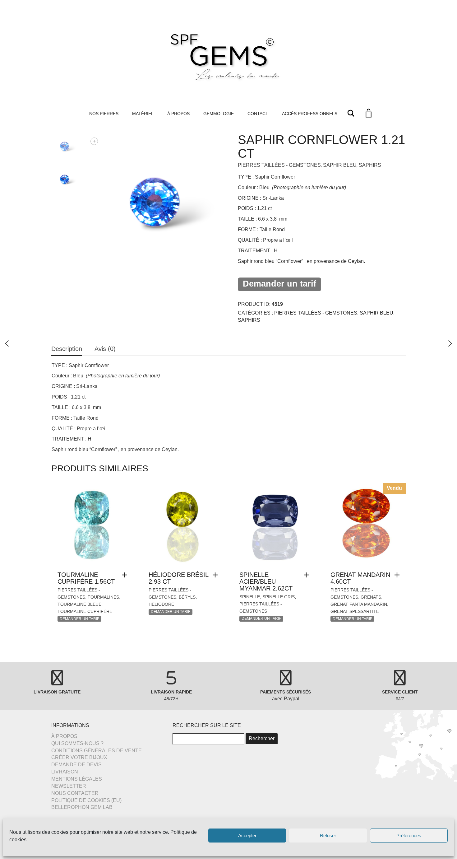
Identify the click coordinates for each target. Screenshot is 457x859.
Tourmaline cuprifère (85, 611)
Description (66, 348)
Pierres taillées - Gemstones (279, 165)
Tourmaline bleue (79, 604)
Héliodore (161, 604)
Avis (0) (105, 348)
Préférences (408, 835)
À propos (178, 113)
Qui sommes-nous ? (77, 743)
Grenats (371, 597)
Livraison (64, 771)
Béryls (187, 597)
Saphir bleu (340, 165)
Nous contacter (75, 793)
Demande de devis (76, 764)
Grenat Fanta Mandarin (358, 604)
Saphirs (370, 165)
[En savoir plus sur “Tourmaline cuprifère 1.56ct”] (126, 575)
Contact (257, 113)
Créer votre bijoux (79, 757)
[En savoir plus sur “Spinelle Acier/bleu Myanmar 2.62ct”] (308, 575)
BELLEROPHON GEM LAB (82, 807)
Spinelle (249, 596)
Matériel (143, 113)
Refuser (328, 835)
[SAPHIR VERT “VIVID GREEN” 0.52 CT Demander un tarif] (450, 343)
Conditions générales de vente (96, 750)
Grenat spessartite (354, 611)
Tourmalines (103, 597)
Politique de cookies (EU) (86, 800)
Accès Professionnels (309, 113)
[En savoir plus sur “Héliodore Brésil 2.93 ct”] (217, 575)
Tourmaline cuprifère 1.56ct (86, 578)
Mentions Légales (76, 779)
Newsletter (68, 786)
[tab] (66, 349)
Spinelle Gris (278, 596)
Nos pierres (103, 113)
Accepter (247, 835)
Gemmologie (218, 113)
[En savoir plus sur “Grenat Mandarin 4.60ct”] (399, 575)
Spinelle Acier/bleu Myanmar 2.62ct (266, 581)
